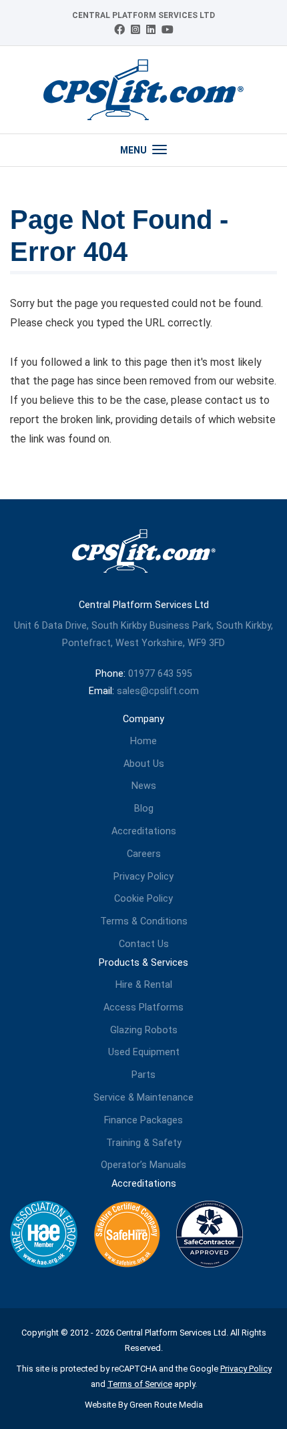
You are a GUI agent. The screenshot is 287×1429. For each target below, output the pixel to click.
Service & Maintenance (143, 1097)
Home (143, 741)
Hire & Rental (143, 984)
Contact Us (144, 944)
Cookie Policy (143, 898)
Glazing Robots (144, 1030)
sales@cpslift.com (158, 691)
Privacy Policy (143, 876)
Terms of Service (139, 1384)
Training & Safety (144, 1143)
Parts (143, 1075)
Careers (144, 854)
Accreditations (143, 831)
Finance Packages (143, 1120)
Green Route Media (166, 1405)
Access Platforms (143, 1007)
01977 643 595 (160, 673)
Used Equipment (144, 1052)
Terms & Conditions (144, 921)
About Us (143, 764)
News (143, 786)
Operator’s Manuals (143, 1165)
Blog (144, 808)
